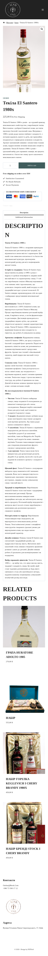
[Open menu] (42, 10)
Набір (10, 717)
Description (24, 213)
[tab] (24, 213)
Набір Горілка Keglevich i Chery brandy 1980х (21, 783)
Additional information (24, 217)
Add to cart (31, 165)
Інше (6, 98)
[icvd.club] (13, 9)
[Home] (4, 23)
